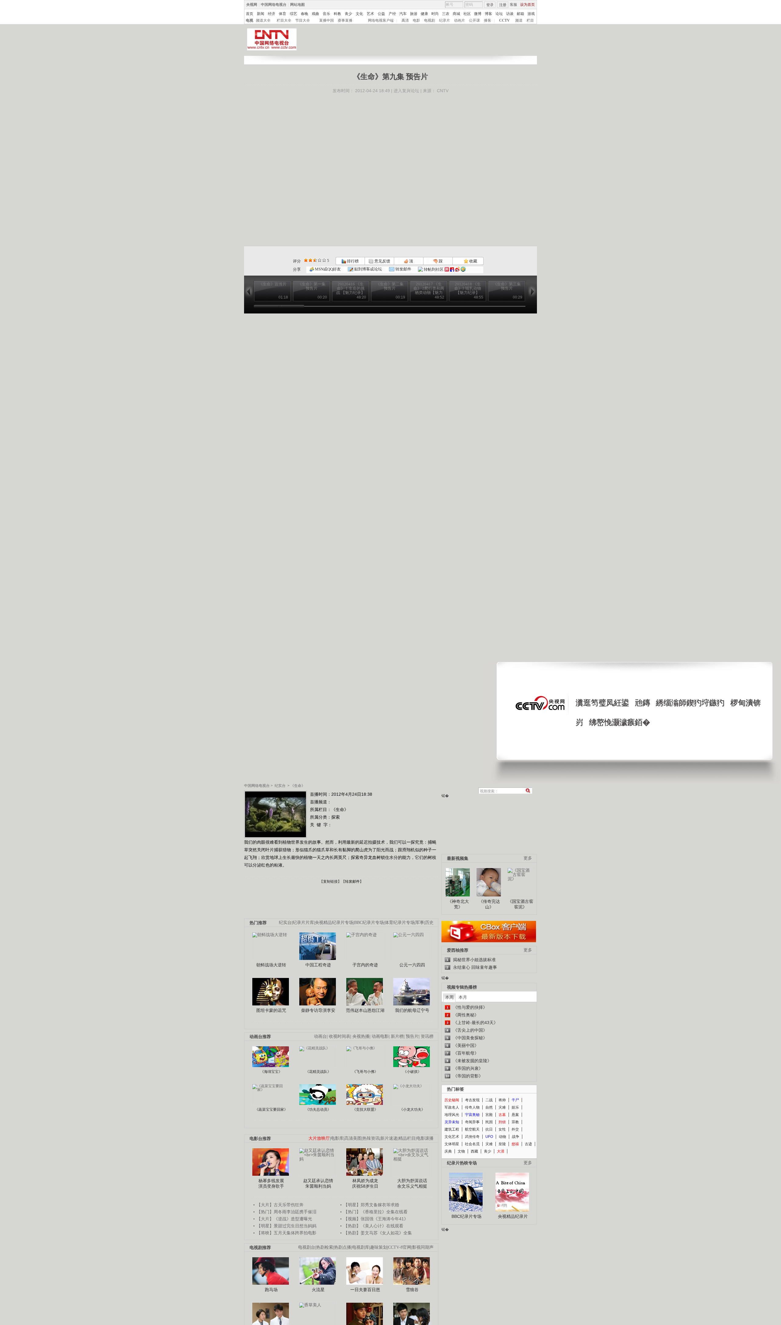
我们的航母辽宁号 (412, 1010)
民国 (489, 1122)
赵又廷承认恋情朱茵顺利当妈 (318, 1183)
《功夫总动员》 (318, 1109)
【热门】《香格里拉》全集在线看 (376, 1211)
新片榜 (397, 1036)
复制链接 (330, 881)
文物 (461, 1151)
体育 (282, 14)
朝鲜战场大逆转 (271, 964)
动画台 (320, 1036)
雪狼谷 (412, 1289)
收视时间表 (339, 1036)
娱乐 (515, 1107)
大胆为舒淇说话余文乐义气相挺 (412, 1183)
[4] (310, 260)
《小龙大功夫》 (412, 1109)
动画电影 (380, 1036)
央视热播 (360, 1036)
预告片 (412, 1036)
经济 (271, 14)
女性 (502, 1129)
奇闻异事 (472, 1122)
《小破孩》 (412, 1072)
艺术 (370, 14)
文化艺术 (451, 1137)
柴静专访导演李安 (318, 1010)
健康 (424, 14)
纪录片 (444, 20)
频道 (519, 20)
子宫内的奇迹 (365, 964)
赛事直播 (345, 20)
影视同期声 (423, 1247)
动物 (502, 1137)
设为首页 (527, 4)
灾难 (502, 1107)
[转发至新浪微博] (457, 269)
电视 (249, 20)
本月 (463, 997)
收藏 (472, 261)
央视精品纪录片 (513, 1216)
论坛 (499, 14)
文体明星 (451, 1144)
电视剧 (429, 20)
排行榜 (352, 261)
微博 (477, 14)
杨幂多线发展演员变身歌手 (271, 1183)
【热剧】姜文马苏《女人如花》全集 (378, 1232)
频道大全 (263, 20)
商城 (456, 14)
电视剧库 (360, 1247)
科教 (337, 14)
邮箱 (520, 14)
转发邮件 (402, 269)
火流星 (318, 1289)
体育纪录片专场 (400, 922)
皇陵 (502, 1144)
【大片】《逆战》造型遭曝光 (284, 1218)
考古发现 (472, 1100)
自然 (489, 1107)
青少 (348, 14)
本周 (449, 997)
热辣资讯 (371, 1138)
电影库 (337, 1138)
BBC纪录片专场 (369, 922)
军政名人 (451, 1107)
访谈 (509, 14)
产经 (392, 14)
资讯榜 (427, 1036)
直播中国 (326, 20)
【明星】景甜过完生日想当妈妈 (286, 1225)
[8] (319, 260)
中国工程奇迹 (318, 964)
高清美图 (353, 1138)
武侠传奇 (472, 1137)
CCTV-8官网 (399, 1247)
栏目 (530, 20)
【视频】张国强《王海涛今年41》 (376, 1218)
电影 (416, 20)
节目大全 (302, 20)
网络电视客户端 (381, 20)
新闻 (260, 14)
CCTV (504, 20)
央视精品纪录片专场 (334, 922)
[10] (324, 260)
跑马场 (271, 1289)
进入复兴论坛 (406, 90)
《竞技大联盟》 (365, 1109)
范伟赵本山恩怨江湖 (365, 1010)
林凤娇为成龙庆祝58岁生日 (365, 1183)
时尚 (435, 14)
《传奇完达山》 (489, 904)
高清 (405, 20)
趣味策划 (378, 1247)
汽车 (403, 14)
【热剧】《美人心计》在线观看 (373, 1225)
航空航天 (472, 1129)
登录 (490, 5)
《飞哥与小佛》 (365, 1072)
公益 (381, 14)
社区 (467, 14)
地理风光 (451, 1115)
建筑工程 (451, 1129)
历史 (429, 922)
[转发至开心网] (446, 269)
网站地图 (297, 4)
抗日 (489, 1129)
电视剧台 (306, 1247)
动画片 (459, 20)
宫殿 (489, 1115)
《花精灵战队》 (318, 1072)
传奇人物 (472, 1107)
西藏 (474, 1151)
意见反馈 (381, 261)
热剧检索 (324, 1247)
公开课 (474, 20)
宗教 (515, 1122)
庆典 (448, 1151)
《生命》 (297, 786)
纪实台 (280, 786)
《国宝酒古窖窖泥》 (520, 904)
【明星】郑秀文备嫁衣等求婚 (371, 1204)
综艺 (293, 14)
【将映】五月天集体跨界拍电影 (286, 1232)
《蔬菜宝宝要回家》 (271, 1109)
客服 (513, 4)
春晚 (304, 14)
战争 (515, 1137)
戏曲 (315, 14)
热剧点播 (342, 1247)
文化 (359, 14)
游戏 (531, 14)
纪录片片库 (303, 922)
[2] (306, 260)
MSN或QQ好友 (327, 269)
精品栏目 (407, 1138)
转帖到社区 (434, 269)
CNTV (442, 90)
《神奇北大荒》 (458, 904)
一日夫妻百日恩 (365, 1289)
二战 (489, 1100)
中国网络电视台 (273, 4)
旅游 (413, 14)
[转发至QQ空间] (463, 269)
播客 (487, 20)
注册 (502, 5)
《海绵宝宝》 (271, 1072)
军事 (420, 922)
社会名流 (472, 1144)
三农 (445, 14)
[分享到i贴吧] (452, 269)
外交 (515, 1129)
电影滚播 (425, 1138)
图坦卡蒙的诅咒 (271, 1010)
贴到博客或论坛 (367, 269)
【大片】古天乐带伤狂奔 (280, 1204)
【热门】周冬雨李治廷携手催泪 (286, 1211)
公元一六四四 (412, 964)
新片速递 (389, 1138)
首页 (249, 14)
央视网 (251, 4)
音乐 (326, 14)
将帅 (502, 1100)
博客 (488, 14)
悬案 (515, 1115)
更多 (528, 858)
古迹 (528, 1144)
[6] (315, 260)
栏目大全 (284, 20)
